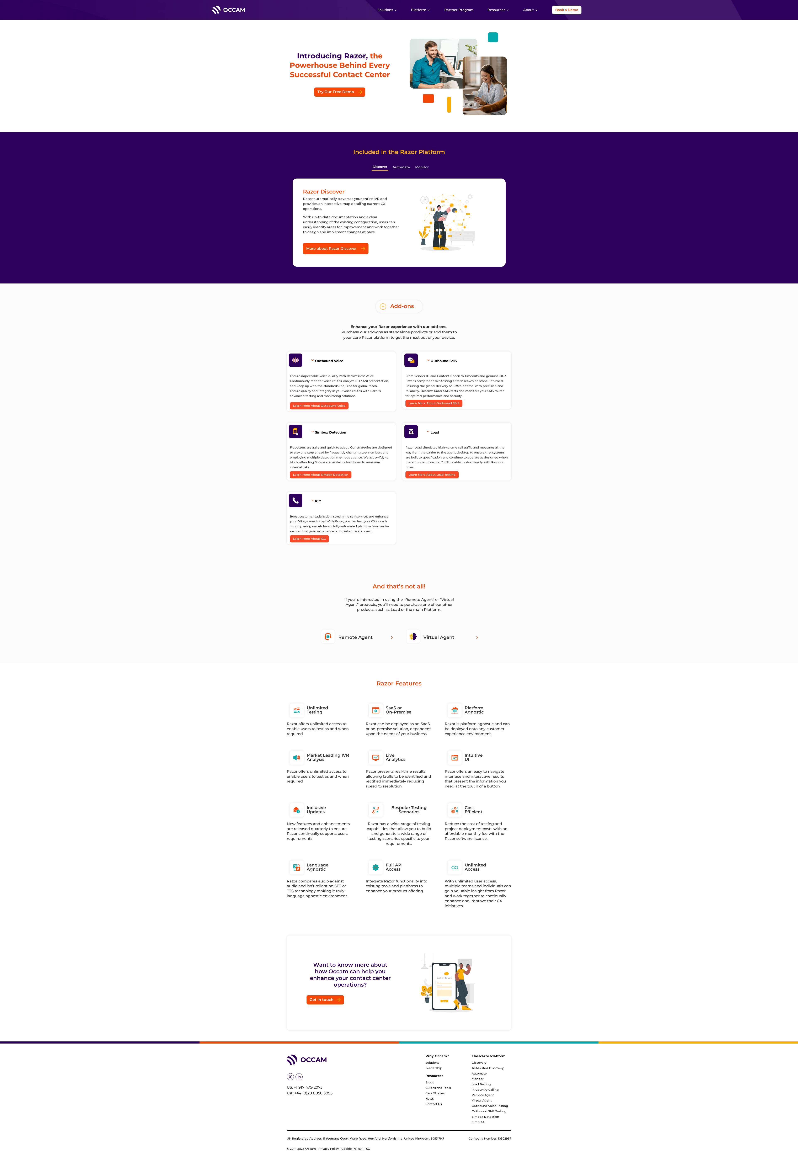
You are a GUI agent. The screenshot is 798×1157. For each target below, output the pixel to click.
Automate (401, 167)
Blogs (429, 1082)
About (528, 10)
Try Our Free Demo (335, 92)
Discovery (479, 1063)
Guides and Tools (438, 1088)
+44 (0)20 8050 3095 (313, 1093)
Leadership (433, 1068)
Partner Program (459, 10)
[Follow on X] (290, 1076)
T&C (367, 1149)
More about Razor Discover (331, 248)
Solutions (385, 10)
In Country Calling (485, 1090)
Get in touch (321, 999)
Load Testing (481, 1084)
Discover (380, 167)
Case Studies (435, 1093)
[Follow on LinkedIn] (299, 1076)
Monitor (422, 167)
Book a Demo (566, 10)
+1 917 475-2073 (308, 1087)
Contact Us (433, 1104)
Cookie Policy (351, 1149)
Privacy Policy (329, 1149)
